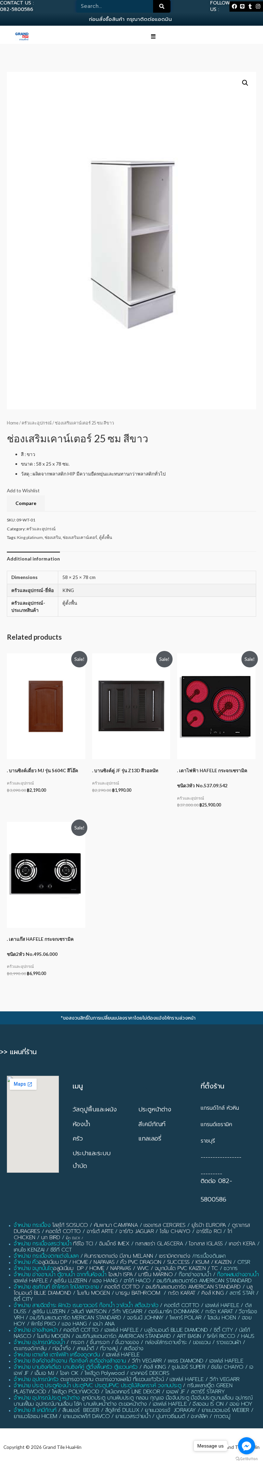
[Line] (242, 6)
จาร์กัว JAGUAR (136, 1231)
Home (12, 423)
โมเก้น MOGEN (93, 1293)
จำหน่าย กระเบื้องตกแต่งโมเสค (46, 1256)
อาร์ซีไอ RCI (209, 1231)
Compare (25, 503)
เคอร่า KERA (242, 1244)
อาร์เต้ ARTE (100, 1231)
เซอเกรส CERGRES (164, 1225)
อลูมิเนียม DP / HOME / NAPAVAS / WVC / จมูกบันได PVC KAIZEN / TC (135, 1268)
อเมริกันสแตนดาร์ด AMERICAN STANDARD (193, 1287)
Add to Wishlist (23, 490)
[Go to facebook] (246, 1445)
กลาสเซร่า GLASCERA (159, 1244)
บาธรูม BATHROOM (137, 1293)
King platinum (30, 537)
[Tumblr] (250, 6)
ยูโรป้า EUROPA (208, 1225)
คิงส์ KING (212, 1293)
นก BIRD (50, 1237)
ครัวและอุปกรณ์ (37, 423)
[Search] (162, 6)
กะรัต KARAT (182, 1293)
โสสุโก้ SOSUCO (70, 1225)
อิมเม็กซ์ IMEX (114, 1244)
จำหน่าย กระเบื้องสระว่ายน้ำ (42, 1244)
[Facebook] (234, 6)
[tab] (33, 559)
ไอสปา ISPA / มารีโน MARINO (140, 1274)
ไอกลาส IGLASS (206, 1244)
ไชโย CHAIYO (175, 1231)
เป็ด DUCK (73, 1238)
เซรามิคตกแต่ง (174, 1256)
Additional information (33, 559)
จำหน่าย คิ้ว (26, 1262)
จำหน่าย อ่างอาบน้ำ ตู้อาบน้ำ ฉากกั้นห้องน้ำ (60, 1274)
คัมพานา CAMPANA (116, 1225)
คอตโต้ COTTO (63, 1231)
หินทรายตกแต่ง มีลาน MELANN (118, 1256)
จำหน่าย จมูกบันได (33, 1268)
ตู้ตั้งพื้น (105, 537)
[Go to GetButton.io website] (247, 1459)
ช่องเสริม (53, 537)
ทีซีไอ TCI (83, 1244)
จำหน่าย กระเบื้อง (32, 1225)
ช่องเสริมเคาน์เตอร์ (80, 537)
